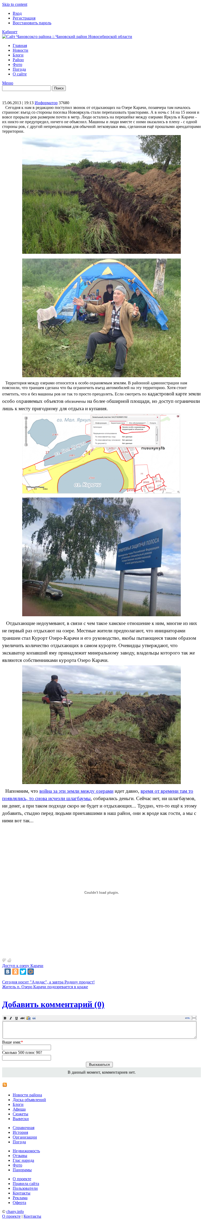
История (20, 1132)
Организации (25, 1137)
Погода (19, 69)
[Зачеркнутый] (22, 1018)
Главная (20, 45)
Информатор (46, 103)
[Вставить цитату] (34, 1018)
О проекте (22, 1179)
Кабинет (9, 32)
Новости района (27, 1095)
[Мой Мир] (30, 971)
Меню (7, 83)
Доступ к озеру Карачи (22, 965)
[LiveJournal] (38, 971)
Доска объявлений (29, 1099)
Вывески (21, 1118)
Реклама (20, 1198)
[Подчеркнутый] (17, 1018)
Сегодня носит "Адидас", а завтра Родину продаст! (48, 982)
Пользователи (25, 1188)
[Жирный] (5, 1018)
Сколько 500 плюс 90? (22, 1052)
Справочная (23, 1127)
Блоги (18, 55)
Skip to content (14, 4)
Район (18, 60)
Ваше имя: (12, 1042)
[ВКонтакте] (7, 971)
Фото (17, 64)
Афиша (19, 1109)
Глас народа (23, 1160)
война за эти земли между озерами (76, 791)
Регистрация (24, 18)
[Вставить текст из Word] (28, 1018)
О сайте (20, 74)
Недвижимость (26, 1151)
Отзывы (20, 1155)
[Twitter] (23, 971)
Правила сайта (26, 1183)
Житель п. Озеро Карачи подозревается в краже (45, 987)
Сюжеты (20, 1114)
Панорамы (22, 1170)
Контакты (21, 1193)
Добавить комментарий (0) (53, 1004)
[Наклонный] (11, 1018)
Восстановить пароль (32, 23)
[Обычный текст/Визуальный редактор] (188, 1018)
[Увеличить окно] (194, 1016)
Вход (17, 13)
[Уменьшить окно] (194, 1019)
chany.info (15, 1211)
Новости (20, 50)
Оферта (19, 1202)
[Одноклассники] (15, 971)
